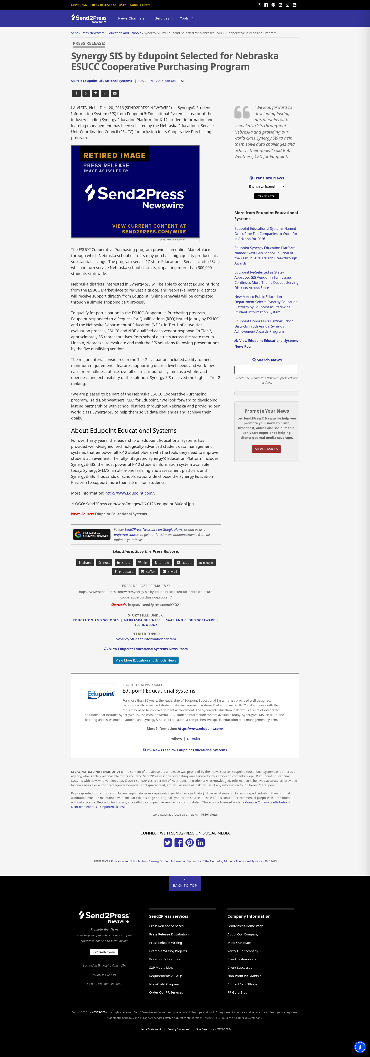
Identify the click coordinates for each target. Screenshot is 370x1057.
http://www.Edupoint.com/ (129, 493)
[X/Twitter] (168, 845)
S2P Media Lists (161, 967)
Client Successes (239, 967)
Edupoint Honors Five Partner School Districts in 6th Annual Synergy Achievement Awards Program (264, 326)
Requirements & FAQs (165, 976)
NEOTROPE (98, 1012)
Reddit (185, 562)
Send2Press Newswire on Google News (153, 529)
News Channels (131, 18)
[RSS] (294, 4)
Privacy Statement (179, 1029)
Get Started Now (104, 952)
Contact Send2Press (242, 984)
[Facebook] (266, 4)
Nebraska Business (142, 620)
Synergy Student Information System (146, 639)
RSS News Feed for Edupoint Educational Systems (186, 750)
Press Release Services (108, 5)
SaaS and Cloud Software (190, 620)
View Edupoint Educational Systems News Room (147, 649)
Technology (145, 625)
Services (162, 18)
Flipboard (124, 571)
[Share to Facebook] (76, 93)
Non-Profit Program (164, 984)
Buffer (149, 571)
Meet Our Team (239, 942)
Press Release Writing (165, 942)
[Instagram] (287, 4)
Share (86, 562)
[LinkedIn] (280, 4)
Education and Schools (96, 620)
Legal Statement (151, 1029)
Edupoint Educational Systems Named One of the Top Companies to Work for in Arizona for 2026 (265, 233)
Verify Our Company (242, 951)
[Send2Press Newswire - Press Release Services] (91, 21)
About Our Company (242, 934)
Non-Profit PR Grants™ (244, 976)
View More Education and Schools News (146, 660)
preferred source (126, 534)
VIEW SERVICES (266, 449)
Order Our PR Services (166, 992)
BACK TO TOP (185, 885)
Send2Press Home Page (245, 926)
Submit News (140, 5)
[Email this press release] (115, 93)
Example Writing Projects (168, 951)
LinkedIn (193, 738)
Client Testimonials (241, 959)
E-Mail (171, 571)
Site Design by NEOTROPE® (213, 1029)
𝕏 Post (104, 562)
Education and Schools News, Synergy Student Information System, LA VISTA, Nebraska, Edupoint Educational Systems (186, 861)
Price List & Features (164, 959)
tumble (163, 562)
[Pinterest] (273, 4)
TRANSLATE (266, 196)
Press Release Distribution (169, 934)
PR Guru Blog (237, 992)
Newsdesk (79, 5)
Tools (184, 18)
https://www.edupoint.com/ (200, 728)
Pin (144, 562)
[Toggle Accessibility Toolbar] (360, 1047)
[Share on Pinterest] (95, 93)
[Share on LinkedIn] (105, 93)
